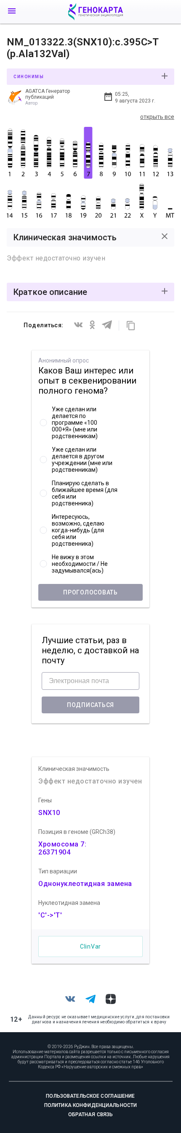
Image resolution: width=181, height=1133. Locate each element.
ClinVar (90, 946)
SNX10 (49, 813)
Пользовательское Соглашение (90, 1096)
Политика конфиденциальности (90, 1105)
